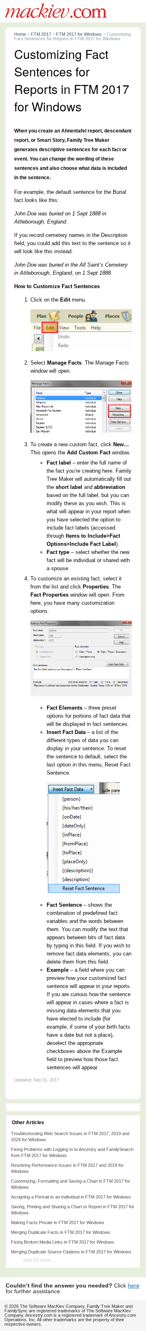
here (134, 1286)
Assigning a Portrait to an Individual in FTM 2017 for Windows (71, 1196)
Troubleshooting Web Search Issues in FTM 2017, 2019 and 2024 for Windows (70, 1136)
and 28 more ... (39, 1260)
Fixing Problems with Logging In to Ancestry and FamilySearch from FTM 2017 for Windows (72, 1152)
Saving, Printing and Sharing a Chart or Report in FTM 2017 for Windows (72, 1209)
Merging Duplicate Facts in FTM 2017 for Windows (60, 1232)
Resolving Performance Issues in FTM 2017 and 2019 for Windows (67, 1168)
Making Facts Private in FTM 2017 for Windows (57, 1222)
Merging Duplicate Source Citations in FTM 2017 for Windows (71, 1251)
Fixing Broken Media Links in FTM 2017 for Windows (62, 1242)
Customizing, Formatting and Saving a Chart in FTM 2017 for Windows (70, 1184)
